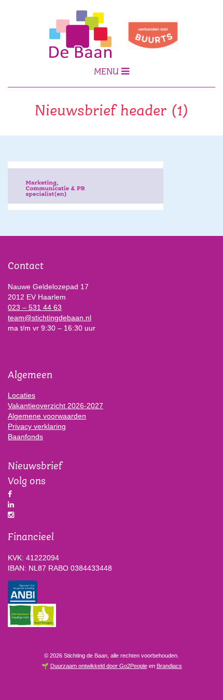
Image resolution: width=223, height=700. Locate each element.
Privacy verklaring (37, 426)
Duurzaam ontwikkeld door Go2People (98, 666)
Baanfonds (25, 437)
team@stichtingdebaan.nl (49, 318)
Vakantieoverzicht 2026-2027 (55, 405)
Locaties (21, 395)
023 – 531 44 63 (35, 307)
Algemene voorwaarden (47, 416)
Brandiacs (169, 666)
